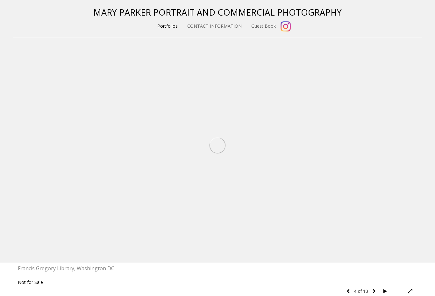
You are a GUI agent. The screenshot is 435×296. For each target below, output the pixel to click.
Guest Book (263, 26)
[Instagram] (286, 26)
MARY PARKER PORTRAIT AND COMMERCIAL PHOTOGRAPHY (217, 12)
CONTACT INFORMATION (214, 26)
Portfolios (167, 26)
